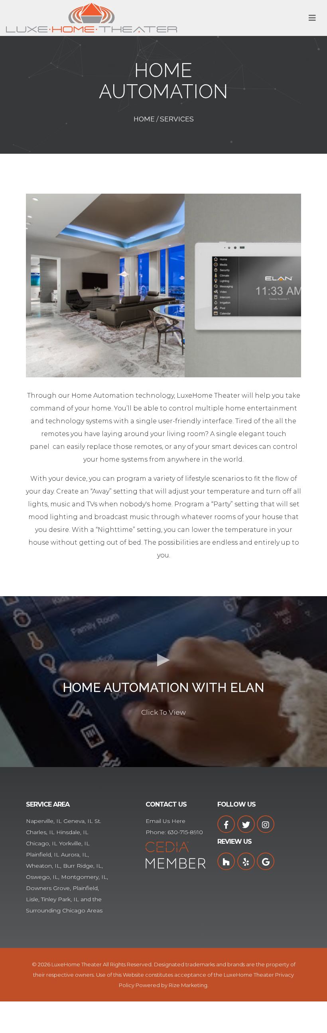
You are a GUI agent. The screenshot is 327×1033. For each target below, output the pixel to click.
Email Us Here (165, 821)
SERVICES (177, 119)
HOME (144, 119)
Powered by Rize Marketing (171, 985)
